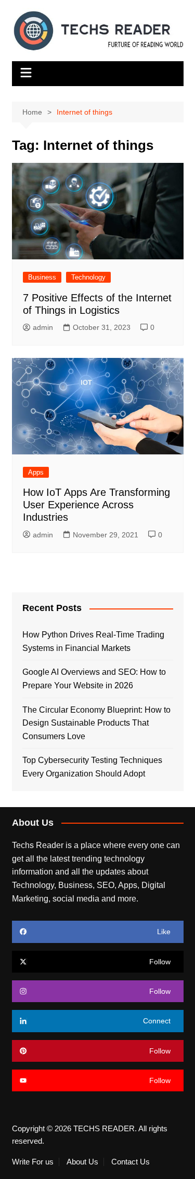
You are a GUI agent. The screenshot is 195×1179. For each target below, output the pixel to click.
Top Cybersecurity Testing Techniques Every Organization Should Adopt (92, 767)
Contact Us (130, 1162)
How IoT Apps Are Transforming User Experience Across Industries (96, 505)
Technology (88, 277)
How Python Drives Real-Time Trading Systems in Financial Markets (93, 641)
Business (42, 277)
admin (43, 327)
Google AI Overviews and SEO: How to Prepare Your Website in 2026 (94, 679)
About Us (82, 1162)
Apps (36, 472)
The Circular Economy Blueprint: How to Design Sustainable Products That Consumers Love (96, 723)
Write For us (33, 1162)
